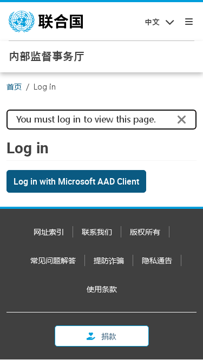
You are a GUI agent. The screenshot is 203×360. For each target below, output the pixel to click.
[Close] (182, 119)
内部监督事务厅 (46, 56)
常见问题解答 (53, 260)
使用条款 (102, 289)
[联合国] (46, 21)
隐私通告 (157, 260)
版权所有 (145, 232)
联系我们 (97, 232)
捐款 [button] (108, 336)
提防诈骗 (109, 260)
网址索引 (49, 232)
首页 (14, 86)
